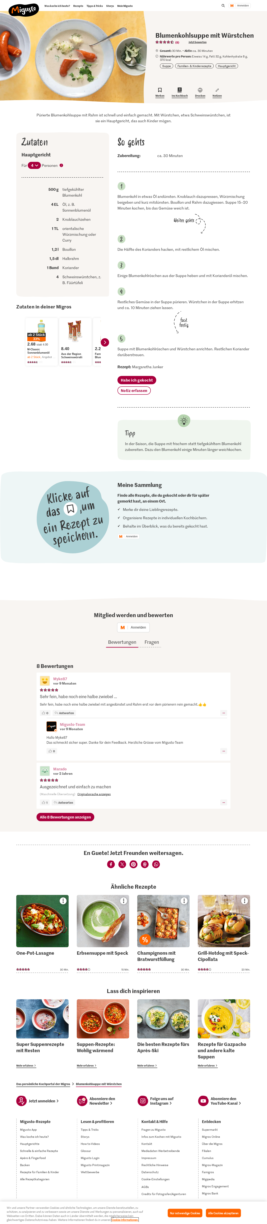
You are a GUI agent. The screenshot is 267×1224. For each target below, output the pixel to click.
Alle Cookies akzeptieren (223, 1213)
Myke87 (60, 678)
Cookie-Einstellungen (155, 1179)
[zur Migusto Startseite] (24, 6)
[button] (45, 681)
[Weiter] (105, 342)
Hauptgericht (227, 66)
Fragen (152, 642)
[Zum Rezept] (42, 934)
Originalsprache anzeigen (94, 794)
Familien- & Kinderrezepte (194, 66)
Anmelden (243, 5)
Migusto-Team (72, 724)
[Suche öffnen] (223, 5)
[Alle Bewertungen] (164, 42)
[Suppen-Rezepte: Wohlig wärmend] (103, 1033)
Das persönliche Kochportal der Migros (43, 1083)
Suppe (166, 66)
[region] (133, 1213)
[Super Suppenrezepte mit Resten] (42, 1033)
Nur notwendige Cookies (185, 1213)
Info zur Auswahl (61, 166)
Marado (60, 768)
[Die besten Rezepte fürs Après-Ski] (163, 1033)
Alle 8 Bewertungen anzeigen (65, 817)
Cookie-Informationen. (125, 1220)
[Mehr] (223, 713)
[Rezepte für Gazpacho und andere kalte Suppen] (224, 1033)
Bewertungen (122, 642)
